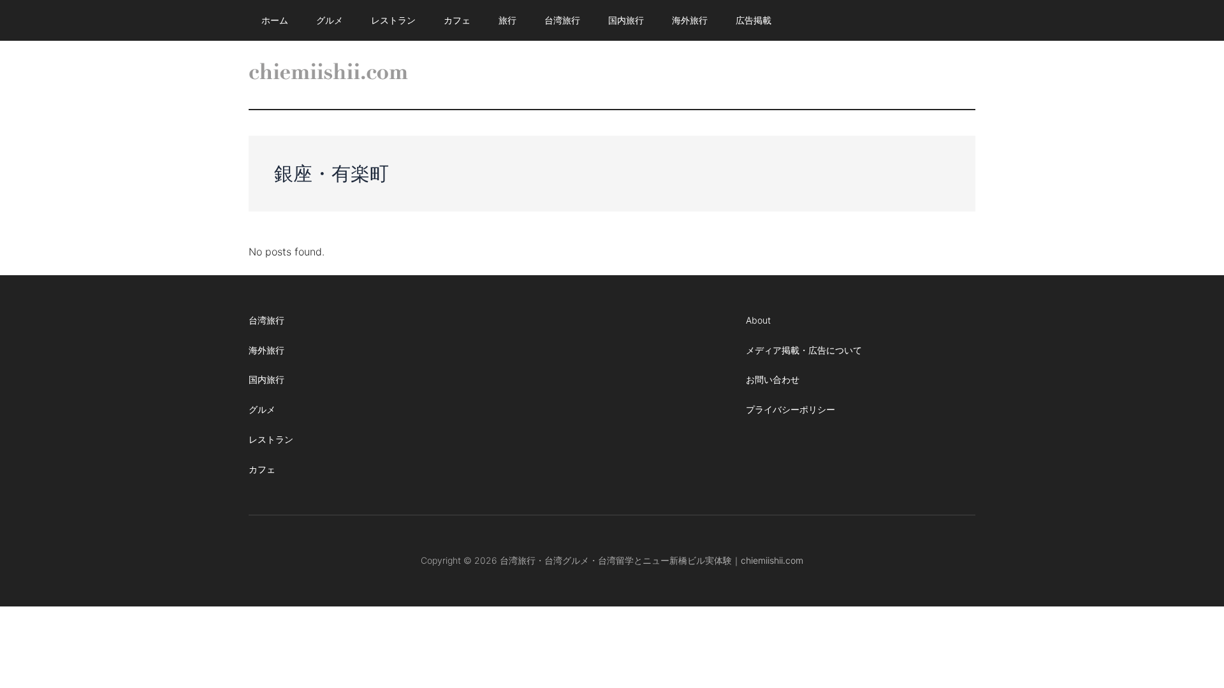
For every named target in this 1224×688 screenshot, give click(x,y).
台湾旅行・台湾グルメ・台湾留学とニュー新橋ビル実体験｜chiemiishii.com (651, 560)
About (758, 320)
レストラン (271, 439)
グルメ (262, 409)
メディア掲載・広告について (804, 350)
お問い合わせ (772, 379)
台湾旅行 (266, 320)
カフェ (262, 469)
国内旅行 (266, 379)
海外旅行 (266, 350)
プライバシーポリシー (790, 409)
